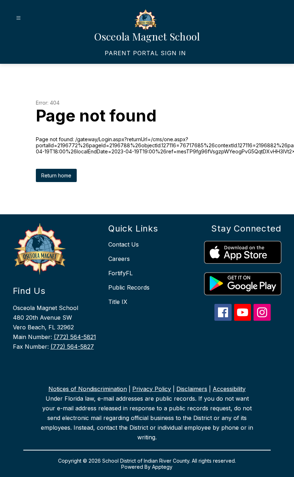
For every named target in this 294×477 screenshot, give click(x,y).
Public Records (129, 287)
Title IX (117, 301)
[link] (145, 53)
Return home (56, 175)
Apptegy (162, 467)
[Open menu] (18, 18)
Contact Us (123, 244)
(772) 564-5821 (75, 336)
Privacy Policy (151, 388)
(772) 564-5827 (72, 346)
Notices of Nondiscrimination (87, 388)
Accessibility (229, 388)
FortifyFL (120, 273)
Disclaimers (191, 388)
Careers (119, 258)
